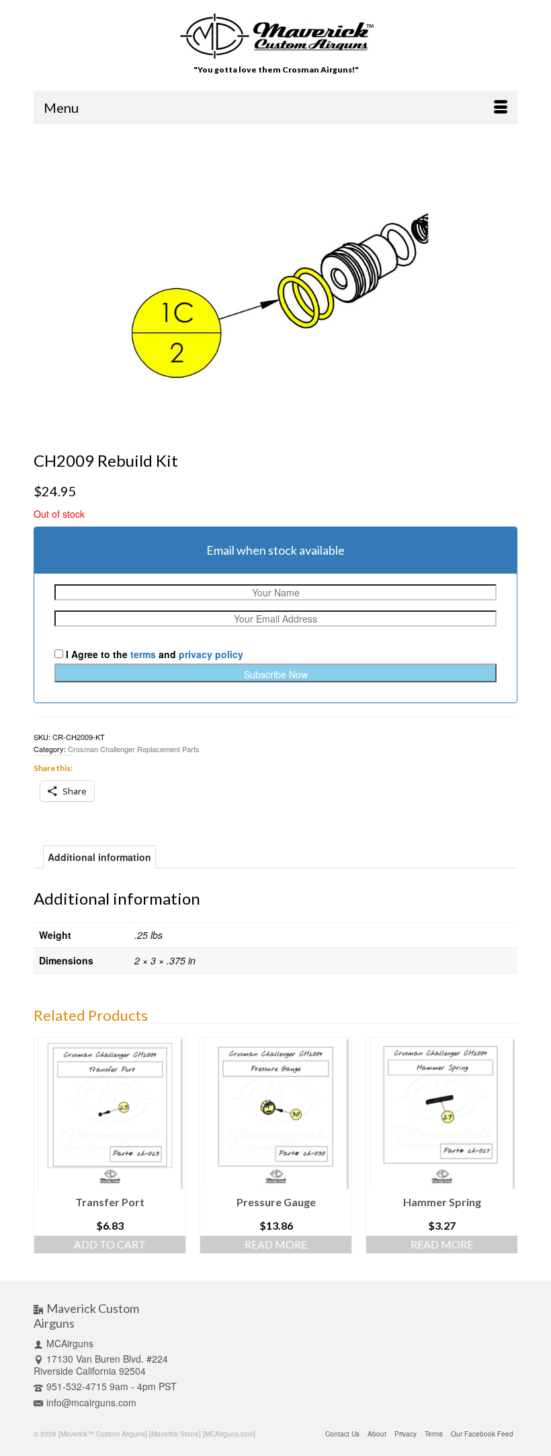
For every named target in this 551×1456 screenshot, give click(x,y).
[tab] (99, 857)
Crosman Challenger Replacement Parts (134, 748)
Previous (45, 1149)
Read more (276, 1244)
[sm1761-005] (275, 286)
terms (143, 654)
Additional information (99, 857)
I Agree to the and (153, 653)
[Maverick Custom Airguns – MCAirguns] (276, 36)
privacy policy (211, 654)
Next (505, 1149)
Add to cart (110, 1244)
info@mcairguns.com (91, 1402)
